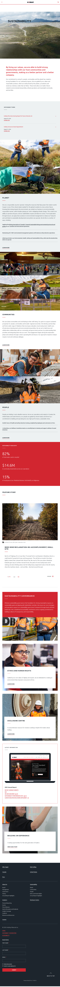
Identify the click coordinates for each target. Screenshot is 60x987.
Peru (3, 877)
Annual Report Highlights (8, 895)
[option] (30, 539)
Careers (4, 919)
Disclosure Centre (34, 900)
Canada (4, 872)
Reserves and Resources (8, 915)
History (4, 893)
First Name (5, 942)
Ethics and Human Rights (36, 893)
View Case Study (12, 846)
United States (33, 872)
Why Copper (5, 867)
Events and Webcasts (10, 966)
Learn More (5, 247)
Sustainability (33, 884)
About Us (4, 884)
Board (3, 887)
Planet (31, 887)
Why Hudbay (33, 867)
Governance (5, 891)
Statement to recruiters (9, 933)
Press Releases (6, 907)
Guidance (4, 913)
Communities (33, 889)
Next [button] (18, 577)
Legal (3, 930)
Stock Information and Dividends (10, 909)
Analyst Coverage (6, 911)
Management (5, 889)
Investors (4, 900)
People (31, 891)
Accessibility (5, 935)
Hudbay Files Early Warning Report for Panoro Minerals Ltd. (18, 116)
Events (4, 905)
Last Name (5, 950)
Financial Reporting (7, 903)
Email (3, 957)
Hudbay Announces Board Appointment (13, 126)
